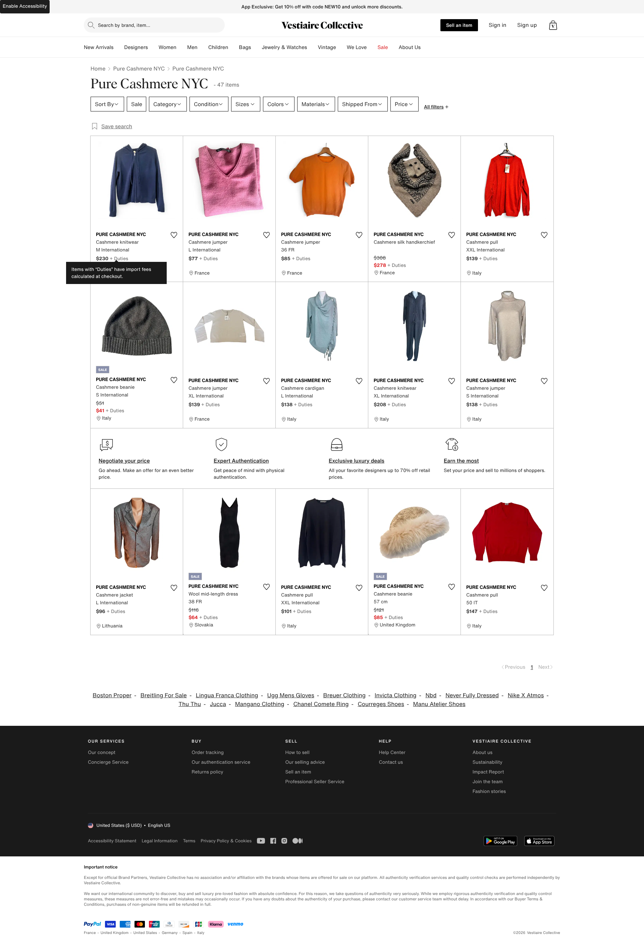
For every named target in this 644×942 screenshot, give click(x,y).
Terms (189, 841)
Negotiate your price (124, 461)
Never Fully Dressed (472, 695)
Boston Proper (112, 695)
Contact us (391, 762)
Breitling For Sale (164, 695)
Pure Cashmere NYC (139, 68)
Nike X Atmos (526, 695)
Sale (383, 47)
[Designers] (153, 47)
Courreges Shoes (381, 704)
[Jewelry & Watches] (312, 47)
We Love (357, 47)
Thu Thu (189, 704)
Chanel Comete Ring (320, 704)
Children (218, 47)
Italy (201, 932)
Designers (136, 47)
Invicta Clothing (396, 695)
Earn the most (461, 461)
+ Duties (119, 258)
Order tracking (208, 752)
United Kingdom (115, 932)
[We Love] (372, 47)
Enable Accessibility (25, 6)
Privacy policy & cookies (226, 841)
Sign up (527, 25)
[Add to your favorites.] (174, 235)
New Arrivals (98, 47)
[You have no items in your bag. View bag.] (553, 25)
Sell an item (459, 25)
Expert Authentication (241, 461)
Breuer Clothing (344, 695)
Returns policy (207, 771)
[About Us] (426, 47)
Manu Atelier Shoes (439, 704)
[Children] (233, 47)
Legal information (159, 841)
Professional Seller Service (314, 781)
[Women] (181, 47)
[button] (553, 25)
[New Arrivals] (118, 47)
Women (167, 47)
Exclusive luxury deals (356, 461)
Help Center (392, 752)
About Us (410, 47)
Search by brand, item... (124, 25)
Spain (187, 932)
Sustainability (487, 762)
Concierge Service (108, 762)
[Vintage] (341, 47)
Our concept (101, 752)
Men (192, 47)
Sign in (497, 25)
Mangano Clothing (259, 704)
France (90, 932)
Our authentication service (221, 762)
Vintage (327, 47)
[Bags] (256, 47)
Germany (170, 932)
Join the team (488, 781)
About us (482, 752)
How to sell (297, 752)
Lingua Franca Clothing (227, 695)
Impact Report (488, 771)
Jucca (218, 704)
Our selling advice (305, 762)
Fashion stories (489, 791)
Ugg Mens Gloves (290, 695)
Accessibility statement (112, 841)
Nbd (430, 695)
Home (98, 68)
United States (145, 932)
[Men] (203, 47)
